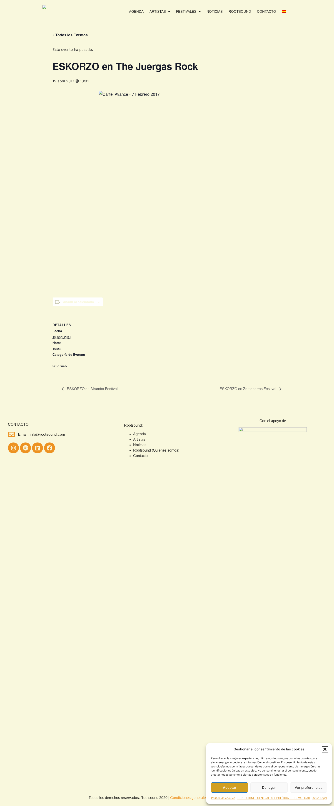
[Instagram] (13, 447)
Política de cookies (223, 798)
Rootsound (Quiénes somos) (156, 450)
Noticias (215, 11)
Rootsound (240, 11)
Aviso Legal (319, 798)
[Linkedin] (37, 447)
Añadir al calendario (78, 302)
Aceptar (229, 787)
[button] (325, 749)
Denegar (269, 787)
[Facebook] (49, 447)
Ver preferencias (308, 787)
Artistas (158, 11)
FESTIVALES (186, 11)
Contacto (266, 11)
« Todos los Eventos (70, 34)
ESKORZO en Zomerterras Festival (248, 388)
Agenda (136, 11)
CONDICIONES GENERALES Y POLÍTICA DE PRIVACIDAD (273, 798)
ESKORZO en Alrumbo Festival (92, 388)
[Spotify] (25, 447)
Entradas (58, 372)
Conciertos (60, 360)
